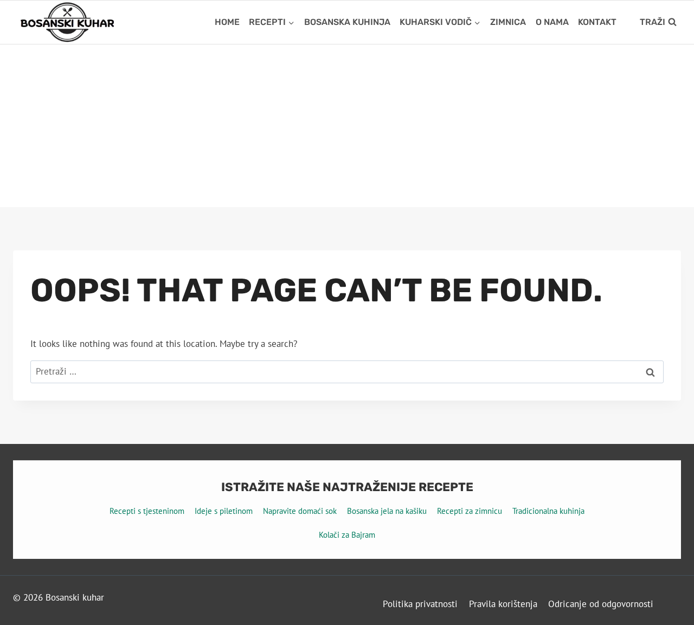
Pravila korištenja (503, 604)
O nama (552, 22)
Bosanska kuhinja (347, 22)
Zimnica (508, 22)
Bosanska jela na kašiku (387, 511)
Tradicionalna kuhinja (548, 511)
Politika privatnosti (420, 604)
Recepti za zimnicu (469, 511)
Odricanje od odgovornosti (600, 604)
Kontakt (597, 22)
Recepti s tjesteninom (147, 511)
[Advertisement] (347, 126)
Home (227, 22)
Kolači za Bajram (347, 535)
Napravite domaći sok (300, 511)
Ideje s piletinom (224, 511)
